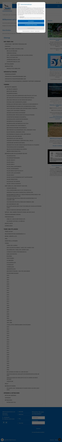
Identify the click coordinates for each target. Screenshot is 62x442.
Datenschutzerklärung (26, 31)
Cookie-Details (37, 31)
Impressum (32, 31)
